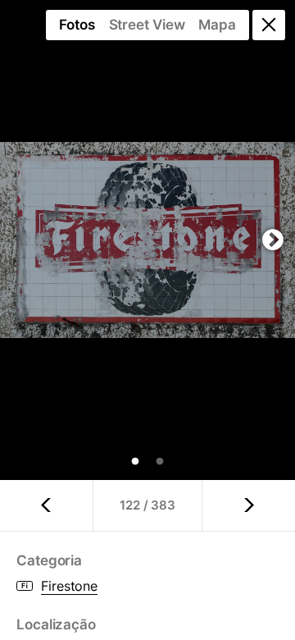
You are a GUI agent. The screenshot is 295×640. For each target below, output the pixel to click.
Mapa (217, 24)
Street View (147, 24)
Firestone (69, 586)
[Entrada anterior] (46, 505)
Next (272, 240)
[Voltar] (268, 25)
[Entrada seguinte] (248, 505)
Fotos (77, 24)
